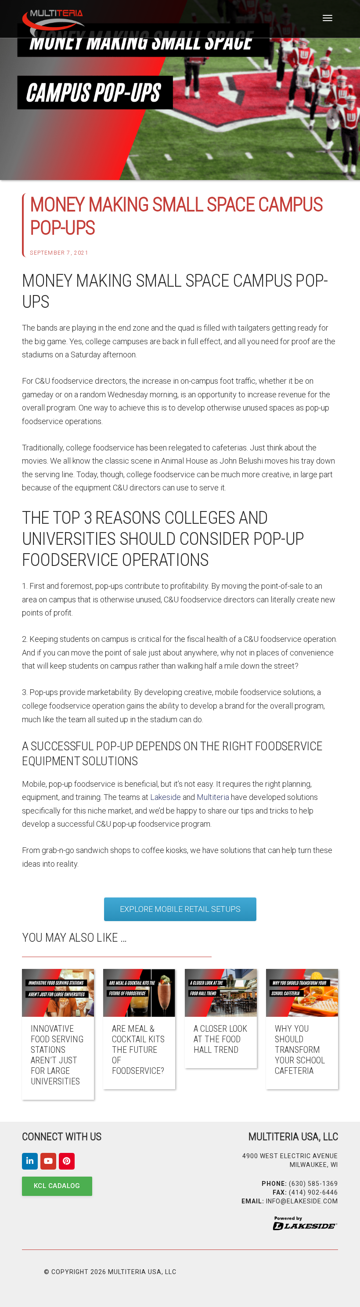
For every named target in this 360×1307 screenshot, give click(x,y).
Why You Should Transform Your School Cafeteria (300, 1049)
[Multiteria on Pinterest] (67, 1161)
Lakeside (165, 797)
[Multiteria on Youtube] (48, 1161)
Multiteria (213, 797)
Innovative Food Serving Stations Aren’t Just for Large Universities (57, 1055)
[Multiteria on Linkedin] (30, 1161)
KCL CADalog (57, 1186)
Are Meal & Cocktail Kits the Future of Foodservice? (138, 1049)
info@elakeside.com (302, 1201)
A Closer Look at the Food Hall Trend (220, 1039)
